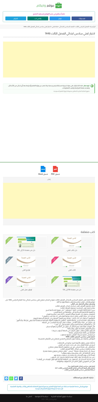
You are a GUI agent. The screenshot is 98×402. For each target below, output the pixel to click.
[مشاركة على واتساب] (11, 378)
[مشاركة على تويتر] (16, 378)
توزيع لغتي (26, 270)
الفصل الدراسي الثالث (82, 27)
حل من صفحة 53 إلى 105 (26, 250)
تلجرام (16, 18)
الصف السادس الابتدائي (66, 27)
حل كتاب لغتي (72, 250)
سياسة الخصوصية (41, 396)
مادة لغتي (55, 27)
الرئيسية (92, 27)
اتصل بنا (29, 396)
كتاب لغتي (72, 270)
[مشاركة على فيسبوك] (21, 378)
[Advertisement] (49, 59)
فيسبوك (82, 18)
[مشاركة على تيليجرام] (6, 378)
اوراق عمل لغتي (26, 290)
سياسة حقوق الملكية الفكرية (61, 396)
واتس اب (37, 18)
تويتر (60, 18)
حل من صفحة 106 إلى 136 (72, 290)
